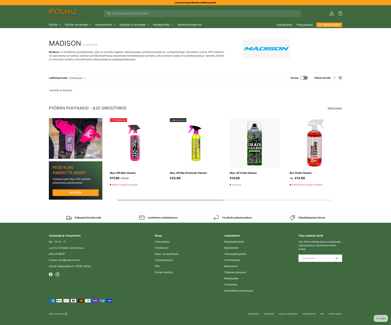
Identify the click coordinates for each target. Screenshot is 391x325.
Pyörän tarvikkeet (76, 24)
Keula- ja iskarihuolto (167, 253)
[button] (340, 13)
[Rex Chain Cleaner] (315, 143)
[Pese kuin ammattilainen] (75, 138)
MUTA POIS (76, 192)
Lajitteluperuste (58, 77)
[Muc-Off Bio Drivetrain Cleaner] (195, 143)
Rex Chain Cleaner (301, 172)
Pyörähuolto (284, 24)
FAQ (157, 266)
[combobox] (202, 13)
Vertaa (294, 77)
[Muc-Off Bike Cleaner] (135, 143)
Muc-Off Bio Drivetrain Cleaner (188, 172)
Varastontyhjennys (189, 24)
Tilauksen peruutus (235, 272)
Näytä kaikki (335, 108)
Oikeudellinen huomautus (238, 290)
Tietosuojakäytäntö (235, 253)
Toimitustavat (232, 260)
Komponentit (103, 24)
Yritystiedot (231, 284)
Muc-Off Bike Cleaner (123, 172)
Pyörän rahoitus (164, 272)
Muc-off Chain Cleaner (243, 172)
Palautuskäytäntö (234, 241)
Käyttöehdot (231, 247)
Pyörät (53, 24)
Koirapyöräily (161, 24)
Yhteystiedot (304, 24)
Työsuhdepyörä (164, 260)
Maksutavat (231, 266)
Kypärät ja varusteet (133, 24)
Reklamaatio (231, 278)
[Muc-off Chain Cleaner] (255, 143)
